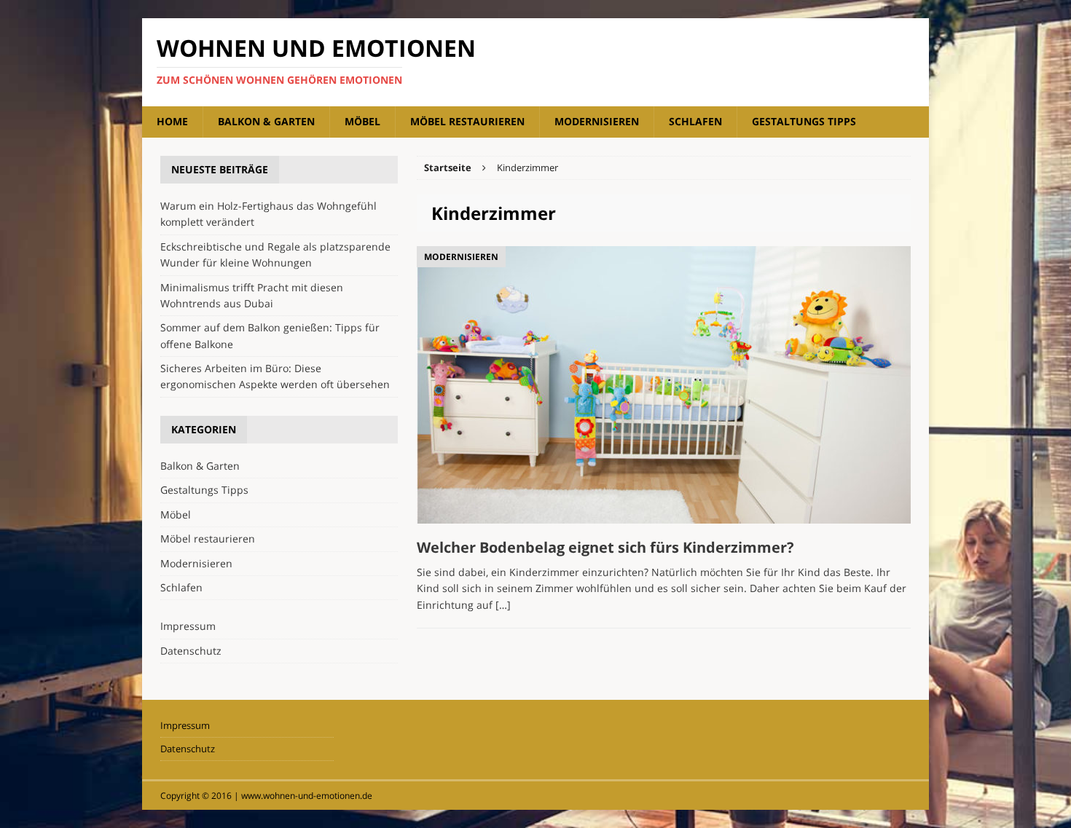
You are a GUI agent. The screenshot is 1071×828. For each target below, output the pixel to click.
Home (172, 121)
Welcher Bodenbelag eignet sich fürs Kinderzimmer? (605, 547)
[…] (503, 605)
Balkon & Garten (266, 121)
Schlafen (695, 121)
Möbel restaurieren (467, 121)
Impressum (188, 626)
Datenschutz (190, 651)
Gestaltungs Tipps (804, 121)
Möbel (362, 121)
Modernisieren (596, 121)
